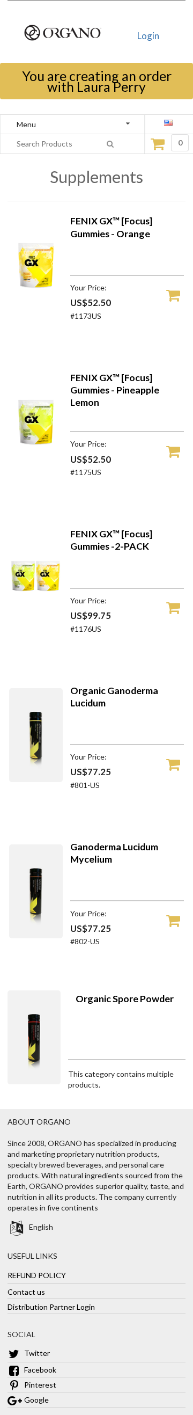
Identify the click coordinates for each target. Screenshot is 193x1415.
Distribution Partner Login (51, 1306)
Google (36, 1399)
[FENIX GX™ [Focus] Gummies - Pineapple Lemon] (36, 466)
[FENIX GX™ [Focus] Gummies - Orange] (36, 309)
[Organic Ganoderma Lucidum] (35, 779)
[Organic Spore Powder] (34, 1081)
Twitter (36, 1353)
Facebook (39, 1369)
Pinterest (39, 1384)
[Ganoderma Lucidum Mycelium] (35, 935)
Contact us (26, 1291)
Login (148, 35)
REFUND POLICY (37, 1274)
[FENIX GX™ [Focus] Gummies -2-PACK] (36, 622)
